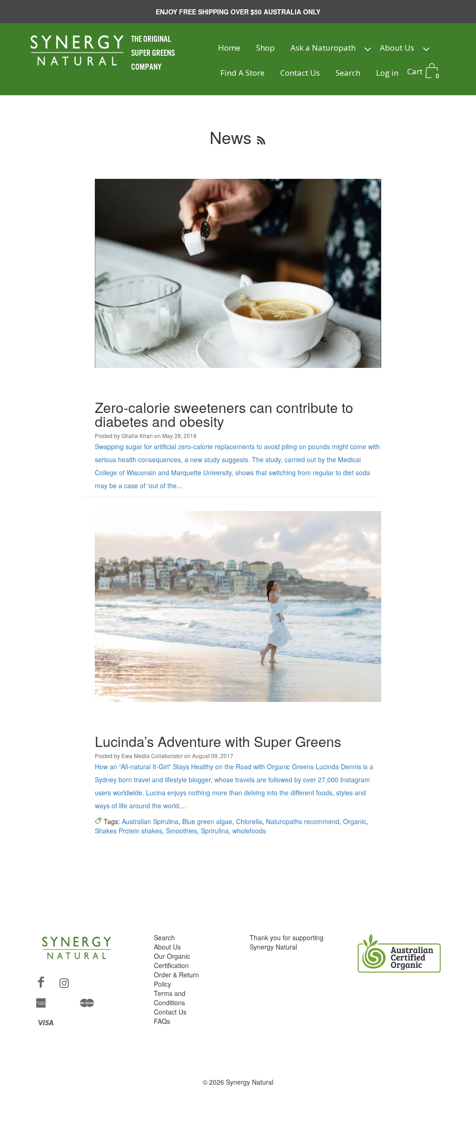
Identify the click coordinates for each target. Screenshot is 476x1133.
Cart (423, 72)
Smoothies (181, 830)
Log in (387, 72)
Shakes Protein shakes (128, 830)
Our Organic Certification (172, 960)
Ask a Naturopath (323, 47)
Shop (265, 47)
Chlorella (249, 821)
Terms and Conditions (169, 998)
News (230, 137)
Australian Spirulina (150, 821)
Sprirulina (215, 830)
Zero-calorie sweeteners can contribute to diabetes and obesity (224, 414)
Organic (354, 821)
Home (229, 47)
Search (348, 72)
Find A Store (242, 72)
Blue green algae (207, 821)
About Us (397, 47)
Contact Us (300, 72)
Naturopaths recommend (302, 821)
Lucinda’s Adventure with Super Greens (218, 741)
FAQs (162, 1021)
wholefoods (249, 830)
